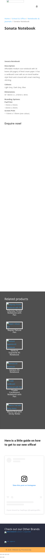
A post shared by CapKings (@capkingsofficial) (24, 510)
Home (7, 18)
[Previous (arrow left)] (1, 557)
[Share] (6, 554)
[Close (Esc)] (8, 554)
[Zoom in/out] (1, 554)
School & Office (19, 18)
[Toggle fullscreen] (3, 554)
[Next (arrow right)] (3, 557)
